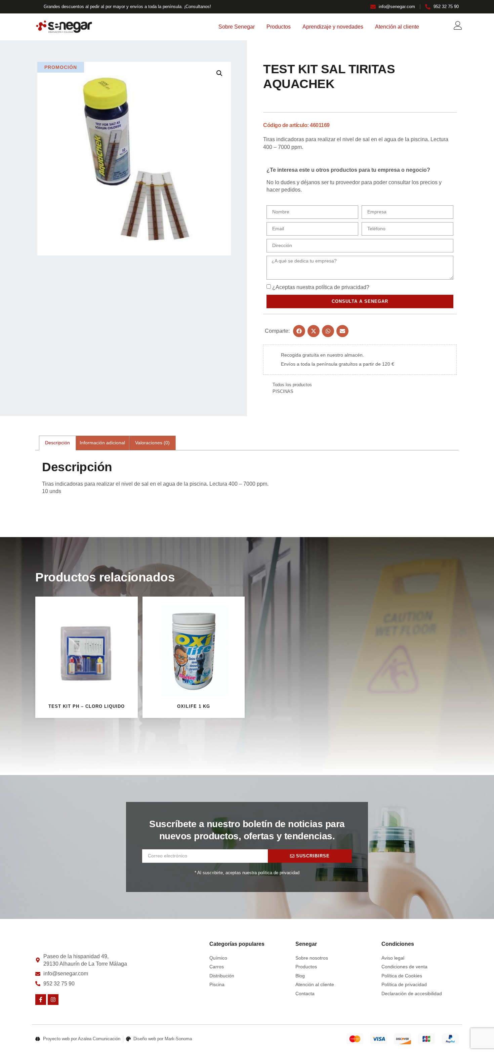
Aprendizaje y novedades (332, 27)
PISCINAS (283, 391)
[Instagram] (53, 999)
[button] (219, 73)
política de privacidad (341, 287)
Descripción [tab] (57, 442)
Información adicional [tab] (102, 442)
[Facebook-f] (40, 999)
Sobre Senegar (236, 27)
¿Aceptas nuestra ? (320, 287)
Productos (278, 27)
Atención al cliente (397, 27)
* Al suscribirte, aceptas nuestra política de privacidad (247, 872)
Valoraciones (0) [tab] (152, 442)
